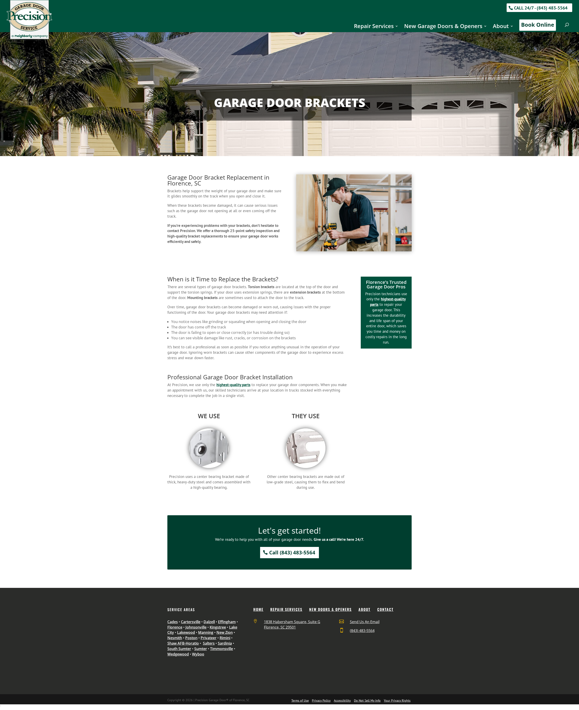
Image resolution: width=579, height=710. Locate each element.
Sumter (200, 648)
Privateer (208, 637)
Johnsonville (195, 627)
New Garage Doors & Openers (443, 27)
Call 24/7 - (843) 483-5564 (540, 8)
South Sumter (179, 648)
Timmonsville (221, 648)
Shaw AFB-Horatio (183, 643)
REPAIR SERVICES (286, 609)
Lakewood (186, 632)
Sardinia (225, 643)
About (501, 27)
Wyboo (198, 654)
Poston (191, 637)
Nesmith (174, 637)
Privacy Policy (321, 700)
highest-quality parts (233, 384)
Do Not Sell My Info (367, 700)
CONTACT (385, 609)
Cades (172, 621)
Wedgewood (178, 654)
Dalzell (209, 621)
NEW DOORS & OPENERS (330, 609)
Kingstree (218, 627)
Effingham (227, 621)
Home (258, 609)
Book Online (537, 24)
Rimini (225, 637)
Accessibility (342, 700)
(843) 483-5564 (362, 630)
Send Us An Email (365, 621)
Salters (209, 643)
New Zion (224, 632)
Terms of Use (300, 700)
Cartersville (190, 621)
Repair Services (374, 27)
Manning (205, 632)
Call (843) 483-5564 (292, 552)
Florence (174, 627)
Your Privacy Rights (397, 700)
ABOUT (364, 609)
